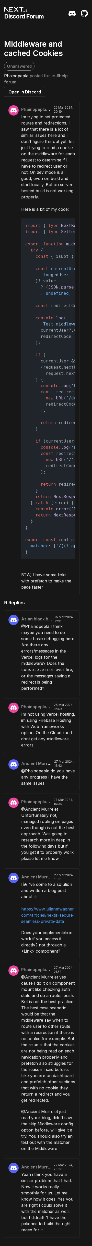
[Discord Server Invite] (72, 13)
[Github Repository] (84, 13)
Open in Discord (24, 91)
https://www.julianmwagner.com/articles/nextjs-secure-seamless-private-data (48, 915)
